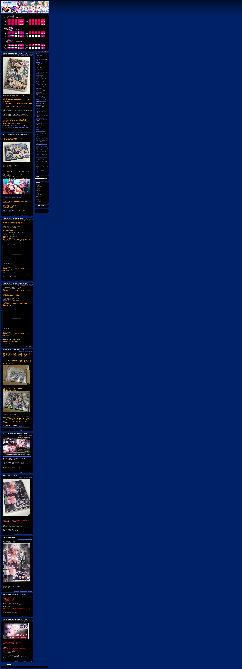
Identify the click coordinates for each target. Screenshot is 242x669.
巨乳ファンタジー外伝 (40, 59)
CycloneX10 (38, 103)
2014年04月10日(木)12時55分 (23, 596)
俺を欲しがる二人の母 (40, 133)
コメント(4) (30, 346)
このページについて (40, 78)
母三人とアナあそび (40, 151)
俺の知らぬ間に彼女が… (40, 163)
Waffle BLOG (7, 2)
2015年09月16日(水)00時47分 (23, 285)
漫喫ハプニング (39, 97)
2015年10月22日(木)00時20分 (23, 220)
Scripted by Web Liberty (36, 666)
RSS (42, 51)
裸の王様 (38, 66)
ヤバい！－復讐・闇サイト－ (41, 86)
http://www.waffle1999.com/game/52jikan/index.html (13, 197)
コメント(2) (30, 472)
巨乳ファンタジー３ (40, 109)
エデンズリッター (39, 122)
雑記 (37, 70)
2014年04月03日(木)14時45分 (23, 621)
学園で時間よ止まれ (24, 130)
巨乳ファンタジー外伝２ (40, 93)
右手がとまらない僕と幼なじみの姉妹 (42, 73)
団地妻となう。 (39, 81)
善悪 (37, 127)
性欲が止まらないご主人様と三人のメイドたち (42, 147)
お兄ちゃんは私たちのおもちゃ (42, 115)
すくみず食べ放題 (39, 84)
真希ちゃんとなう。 (40, 79)
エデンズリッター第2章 (41, 161)
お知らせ (38, 55)
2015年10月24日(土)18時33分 (23, 135)
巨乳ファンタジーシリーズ (41, 166)
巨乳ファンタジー (39, 75)
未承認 (37, 184)
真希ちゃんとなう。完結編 (41, 111)
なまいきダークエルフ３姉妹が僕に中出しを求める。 (42, 139)
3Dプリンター (39, 113)
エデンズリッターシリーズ (41, 159)
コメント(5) (30, 533)
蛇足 (37, 168)
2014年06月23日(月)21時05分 (23, 435)
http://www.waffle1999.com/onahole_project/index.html (13, 211)
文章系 (37, 69)
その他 (37, 76)
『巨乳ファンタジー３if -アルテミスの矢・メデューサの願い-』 (41, 144)
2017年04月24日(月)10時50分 (23, 55)
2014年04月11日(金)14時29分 (23, 477)
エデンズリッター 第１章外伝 (41, 156)
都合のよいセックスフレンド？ (42, 57)
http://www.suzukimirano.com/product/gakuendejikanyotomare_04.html (16, 167)
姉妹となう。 (38, 108)
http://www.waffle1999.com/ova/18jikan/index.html (16, 427)
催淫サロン (38, 172)
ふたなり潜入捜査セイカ (40, 170)
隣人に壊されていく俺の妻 (41, 123)
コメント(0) (30, 130)
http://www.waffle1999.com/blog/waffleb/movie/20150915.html (14, 330)
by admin (30, 55)
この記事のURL (17, 130)
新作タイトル (38, 126)
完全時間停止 (38, 106)
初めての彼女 (38, 152)
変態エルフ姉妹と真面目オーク (42, 154)
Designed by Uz (45, 666)
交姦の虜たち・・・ (40, 118)
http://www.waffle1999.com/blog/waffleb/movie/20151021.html (14, 265)
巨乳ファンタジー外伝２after (41, 119)
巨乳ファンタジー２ (40, 83)
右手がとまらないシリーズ (41, 63)
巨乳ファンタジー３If (40, 129)
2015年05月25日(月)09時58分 (23, 351)
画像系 (37, 67)
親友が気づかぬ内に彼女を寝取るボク (42, 141)
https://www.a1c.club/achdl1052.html (16, 127)
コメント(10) (30, 661)
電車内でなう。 (39, 90)
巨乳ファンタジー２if (40, 99)
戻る (40, 51)
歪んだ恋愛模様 (39, 92)
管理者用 (46, 51)
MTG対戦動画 (39, 88)
